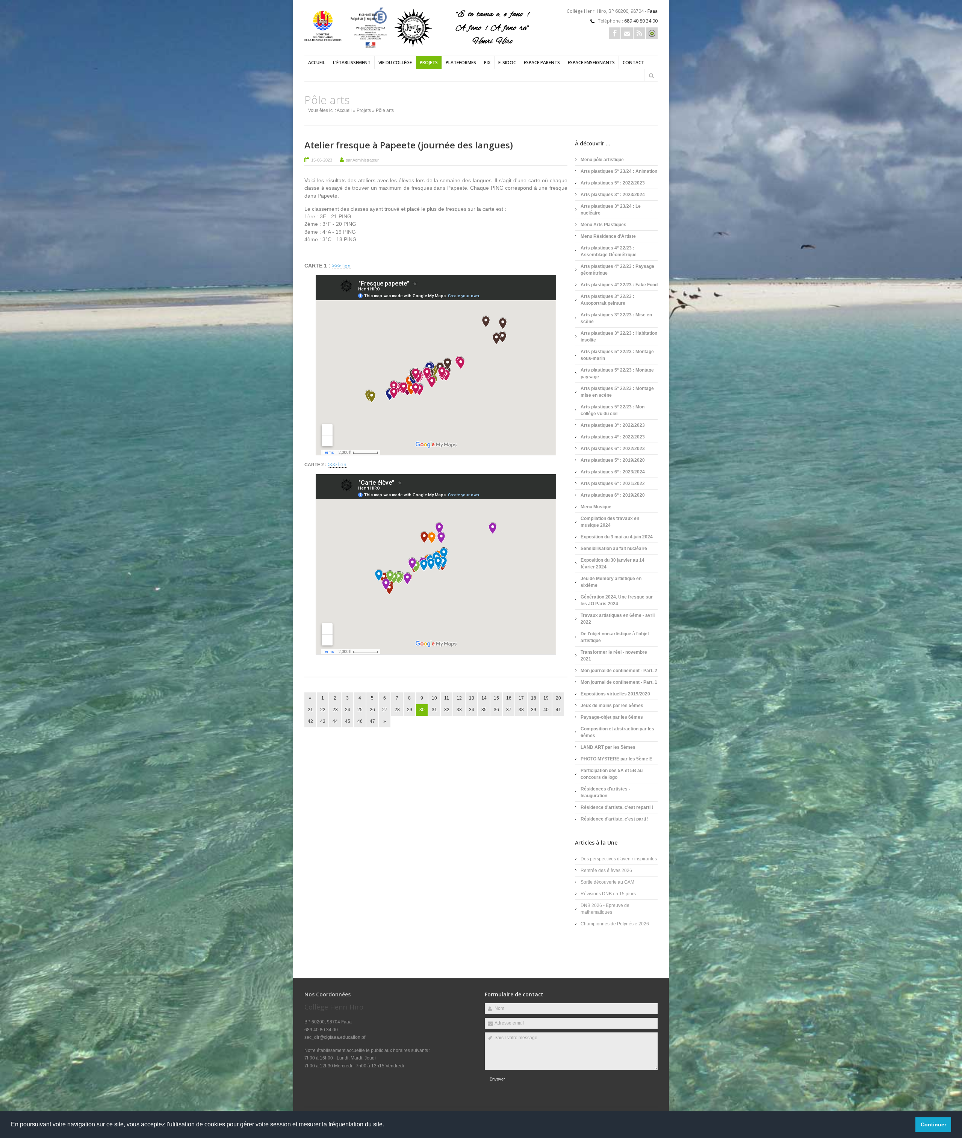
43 (322, 721)
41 (558, 709)
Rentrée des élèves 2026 (606, 870)
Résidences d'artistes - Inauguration (605, 792)
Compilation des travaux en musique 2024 (610, 522)
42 (310, 721)
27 (384, 709)
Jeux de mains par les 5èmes (612, 705)
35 (484, 709)
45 (347, 721)
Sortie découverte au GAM (607, 882)
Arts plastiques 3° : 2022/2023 (613, 425)
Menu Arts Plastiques (603, 224)
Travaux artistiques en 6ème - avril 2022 (618, 619)
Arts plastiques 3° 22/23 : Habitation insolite (619, 337)
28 (397, 709)
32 (446, 709)
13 (471, 698)
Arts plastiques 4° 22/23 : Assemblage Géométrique (609, 251)
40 (546, 709)
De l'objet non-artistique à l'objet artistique (615, 637)
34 (471, 709)
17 (521, 698)
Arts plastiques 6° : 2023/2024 (613, 472)
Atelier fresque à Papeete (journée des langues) (408, 145)
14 (484, 698)
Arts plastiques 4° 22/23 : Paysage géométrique (617, 270)
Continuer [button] (933, 1124)
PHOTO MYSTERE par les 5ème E (616, 759)
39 (533, 709)
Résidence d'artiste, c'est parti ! (615, 819)
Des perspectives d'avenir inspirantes (619, 858)
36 (496, 709)
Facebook (614, 33)
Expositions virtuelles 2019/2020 (615, 694)
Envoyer (497, 1079)
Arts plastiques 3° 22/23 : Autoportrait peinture (607, 300)
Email (627, 33)
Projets (429, 62)
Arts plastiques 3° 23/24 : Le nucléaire (611, 210)
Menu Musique (596, 506)
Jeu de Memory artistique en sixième (611, 582)
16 (508, 698)
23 (335, 709)
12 (459, 698)
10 (434, 698)
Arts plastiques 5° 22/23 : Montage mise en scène (617, 392)
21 (310, 709)
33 (459, 709)
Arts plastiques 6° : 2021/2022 (613, 483)
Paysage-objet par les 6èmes (612, 717)
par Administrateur (362, 160)
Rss (639, 33)
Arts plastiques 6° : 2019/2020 (613, 495)
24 (347, 709)
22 (322, 709)
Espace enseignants (591, 62)
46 (360, 721)
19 (546, 698)
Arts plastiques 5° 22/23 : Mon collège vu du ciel (612, 410)
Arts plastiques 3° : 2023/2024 (613, 194)
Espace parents (542, 62)
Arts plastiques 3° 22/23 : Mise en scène (616, 318)
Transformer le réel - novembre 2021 (614, 656)
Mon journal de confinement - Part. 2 (619, 670)
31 (434, 709)
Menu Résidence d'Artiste (608, 236)
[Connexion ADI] (652, 33)
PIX (487, 62)
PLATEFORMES (461, 62)
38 (521, 709)
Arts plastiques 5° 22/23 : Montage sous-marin (617, 355)
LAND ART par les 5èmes (608, 747)
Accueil (316, 62)
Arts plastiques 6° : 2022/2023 (613, 448)
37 (508, 709)
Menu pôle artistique (602, 159)
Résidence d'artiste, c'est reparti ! (617, 807)
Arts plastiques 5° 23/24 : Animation (619, 171)
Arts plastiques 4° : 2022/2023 (613, 437)
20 (558, 698)
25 (360, 709)
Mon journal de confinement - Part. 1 (619, 682)
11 (446, 698)
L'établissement (352, 62)
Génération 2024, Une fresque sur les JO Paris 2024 (617, 600)
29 (409, 709)
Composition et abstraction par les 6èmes (617, 732)
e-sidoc (507, 62)
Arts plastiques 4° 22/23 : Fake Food (619, 284)
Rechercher (651, 75)
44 (335, 721)
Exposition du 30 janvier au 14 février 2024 (612, 564)
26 (372, 709)
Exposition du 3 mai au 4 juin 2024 (617, 537)
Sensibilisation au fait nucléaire (614, 548)
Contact (633, 62)
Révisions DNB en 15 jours (608, 893)
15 (496, 698)
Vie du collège (395, 62)
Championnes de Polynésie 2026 (615, 923)
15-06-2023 (321, 160)
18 (533, 698)
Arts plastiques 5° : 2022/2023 (613, 183)
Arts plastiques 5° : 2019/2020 (613, 460)
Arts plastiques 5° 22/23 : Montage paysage (617, 373)
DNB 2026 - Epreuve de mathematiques (605, 909)
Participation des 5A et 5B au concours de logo (612, 774)
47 (372, 721)
